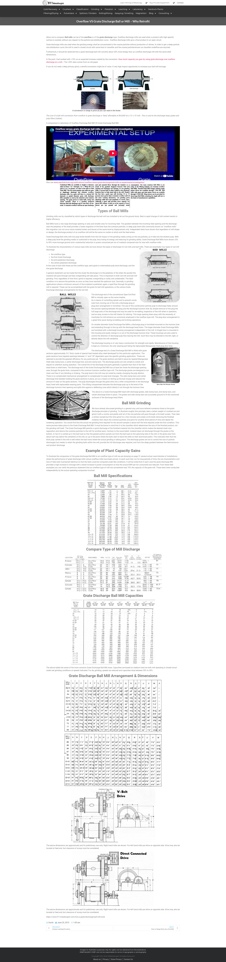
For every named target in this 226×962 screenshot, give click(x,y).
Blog (151, 13)
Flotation (109, 9)
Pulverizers (69, 13)
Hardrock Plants (155, 9)
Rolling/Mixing (105, 13)
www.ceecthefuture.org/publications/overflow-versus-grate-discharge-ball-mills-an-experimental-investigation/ (99, 182)
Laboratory (138, 9)
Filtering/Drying (51, 13)
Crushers (67, 9)
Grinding (95, 9)
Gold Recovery (50, 9)
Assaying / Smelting (124, 13)
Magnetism (141, 13)
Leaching (123, 9)
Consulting (164, 13)
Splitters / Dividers (88, 13)
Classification (82, 9)
